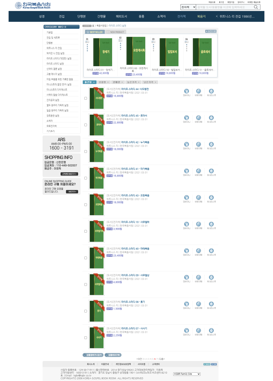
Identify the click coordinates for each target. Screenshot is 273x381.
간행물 (101, 16)
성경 (42, 16)
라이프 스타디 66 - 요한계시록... (134, 69)
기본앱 (50, 32)
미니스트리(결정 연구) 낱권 (59, 84)
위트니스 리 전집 (54, 48)
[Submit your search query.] (255, 7)
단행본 (81, 16)
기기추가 (51, 131)
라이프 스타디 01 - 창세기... (101, 69)
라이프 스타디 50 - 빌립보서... (167, 69)
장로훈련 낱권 (53, 115)
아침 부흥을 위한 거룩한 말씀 (60, 79)
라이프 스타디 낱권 (55, 63)
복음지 (201, 16)
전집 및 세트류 (53, 37)
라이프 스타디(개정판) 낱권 (59, 58)
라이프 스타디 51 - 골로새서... (200, 69)
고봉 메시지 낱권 (54, 74)
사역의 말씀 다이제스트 (57, 95)
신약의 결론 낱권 (54, 69)
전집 (62, 16)
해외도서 (121, 16)
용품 (141, 16)
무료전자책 (52, 126)
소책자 (161, 16)
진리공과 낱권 (53, 100)
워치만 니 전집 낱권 (55, 53)
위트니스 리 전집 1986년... (237, 16)
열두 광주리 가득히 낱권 (57, 105)
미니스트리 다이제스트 (57, 89)
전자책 (181, 16)
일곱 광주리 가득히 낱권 (57, 110)
